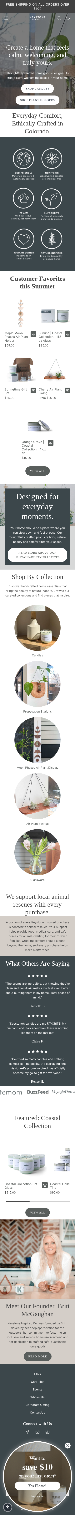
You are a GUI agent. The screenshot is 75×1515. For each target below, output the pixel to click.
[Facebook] (27, 1431)
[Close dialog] (68, 1446)
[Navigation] (6, 18)
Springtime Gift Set (16, 391)
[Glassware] (37, 852)
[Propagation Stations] (37, 684)
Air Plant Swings (37, 824)
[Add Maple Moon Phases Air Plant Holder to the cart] (33, 334)
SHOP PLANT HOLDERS (37, 100)
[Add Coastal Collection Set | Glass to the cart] (45, 1185)
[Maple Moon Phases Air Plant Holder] (20, 313)
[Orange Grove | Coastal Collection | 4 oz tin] (37, 422)
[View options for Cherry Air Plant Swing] (67, 390)
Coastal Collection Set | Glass (22, 1185)
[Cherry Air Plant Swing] (54, 369)
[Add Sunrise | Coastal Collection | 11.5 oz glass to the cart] (67, 334)
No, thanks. (37, 1496)
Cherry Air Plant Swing (50, 391)
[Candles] (37, 628)
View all (37, 471)
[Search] (58, 18)
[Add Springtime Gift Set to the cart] (33, 390)
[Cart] (68, 18)
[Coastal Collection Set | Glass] (26, 1158)
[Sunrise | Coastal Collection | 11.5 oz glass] (54, 313)
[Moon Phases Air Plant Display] (37, 740)
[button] (7, 1507)
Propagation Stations (37, 711)
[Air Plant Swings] (37, 796)
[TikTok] (47, 1431)
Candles (37, 655)
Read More (37, 1356)
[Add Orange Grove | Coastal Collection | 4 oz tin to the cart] (50, 443)
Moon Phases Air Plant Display (37, 767)
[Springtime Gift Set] (20, 369)
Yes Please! (37, 1485)
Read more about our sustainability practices (38, 555)
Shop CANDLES (37, 88)
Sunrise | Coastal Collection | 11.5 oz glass (51, 336)
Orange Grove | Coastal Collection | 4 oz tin (34, 447)
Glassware (37, 880)
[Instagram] (37, 1431)
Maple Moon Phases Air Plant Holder (16, 336)
